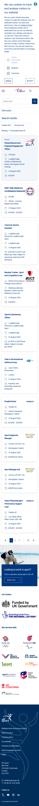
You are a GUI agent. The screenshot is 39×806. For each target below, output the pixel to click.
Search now (11, 580)
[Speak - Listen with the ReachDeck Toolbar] (35, 4)
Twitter (3, 795)
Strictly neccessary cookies (14, 60)
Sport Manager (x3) (12, 469)
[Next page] (34, 540)
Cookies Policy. (26, 25)
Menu (3, 91)
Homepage (19, 90)
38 (28, 540)
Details (8, 81)
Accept (30, 81)
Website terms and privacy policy (14, 728)
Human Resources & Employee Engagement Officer (13, 146)
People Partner (10, 401)
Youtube (8, 795)
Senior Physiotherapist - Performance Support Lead (14, 504)
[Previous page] (5, 540)
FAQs (4, 755)
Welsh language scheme (11, 750)
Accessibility (6, 741)
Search (30, 90)
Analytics (14, 68)
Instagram (13, 795)
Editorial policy (7, 733)
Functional (14, 73)
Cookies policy (7, 737)
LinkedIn (18, 795)
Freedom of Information (10, 746)
